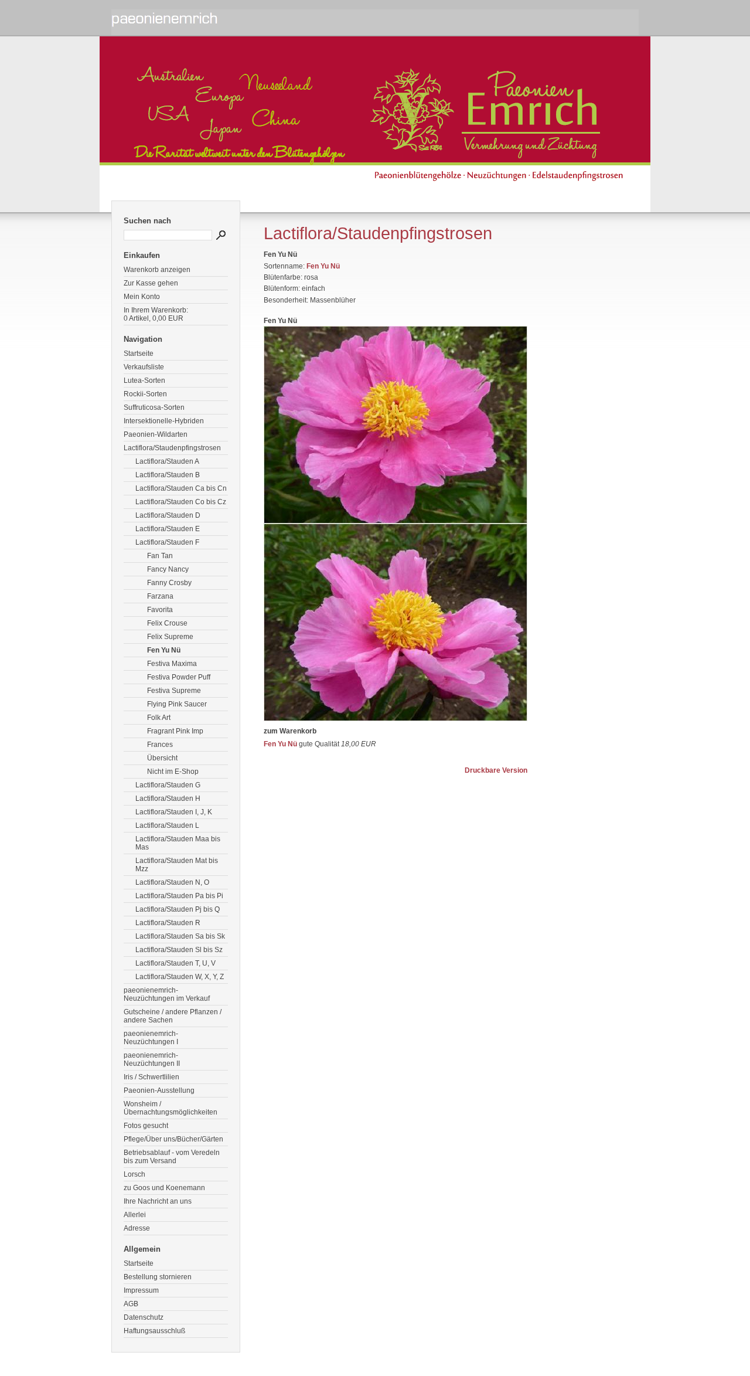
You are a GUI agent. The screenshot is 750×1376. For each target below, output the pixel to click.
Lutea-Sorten (144, 380)
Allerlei (135, 1215)
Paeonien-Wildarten (156, 434)
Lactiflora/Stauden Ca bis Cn (181, 488)
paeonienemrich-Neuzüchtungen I (151, 1038)
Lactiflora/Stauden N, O (172, 882)
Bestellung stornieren (158, 1277)
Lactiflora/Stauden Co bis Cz (180, 502)
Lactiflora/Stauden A (167, 461)
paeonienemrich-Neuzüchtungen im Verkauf (167, 994)
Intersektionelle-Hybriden (164, 421)
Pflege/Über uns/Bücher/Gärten (173, 1139)
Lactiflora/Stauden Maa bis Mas (177, 843)
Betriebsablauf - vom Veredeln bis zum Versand (172, 1157)
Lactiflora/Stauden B (167, 475)
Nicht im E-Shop (173, 771)
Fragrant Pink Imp (175, 731)
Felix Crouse (167, 623)
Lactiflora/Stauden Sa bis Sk (180, 936)
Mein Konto (142, 297)
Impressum (141, 1290)
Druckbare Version (496, 770)
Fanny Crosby (169, 583)
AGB (131, 1304)
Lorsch (134, 1174)
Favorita (160, 610)
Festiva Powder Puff (178, 677)
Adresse (137, 1228)
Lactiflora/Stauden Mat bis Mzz (176, 865)
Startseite (139, 353)
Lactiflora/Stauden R (167, 923)
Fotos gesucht (146, 1126)
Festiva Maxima (172, 664)
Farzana (160, 596)
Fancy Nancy (168, 569)
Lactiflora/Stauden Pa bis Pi (179, 896)
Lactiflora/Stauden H (167, 798)
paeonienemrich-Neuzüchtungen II (152, 1059)
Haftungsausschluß (154, 1331)
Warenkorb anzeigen (157, 270)
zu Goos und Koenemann (164, 1188)
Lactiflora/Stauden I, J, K (173, 812)
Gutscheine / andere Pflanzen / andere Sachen (172, 1016)
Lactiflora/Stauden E (167, 529)
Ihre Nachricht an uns (158, 1201)
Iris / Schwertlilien (151, 1077)
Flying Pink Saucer (177, 704)
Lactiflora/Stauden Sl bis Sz (179, 950)
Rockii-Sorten (145, 394)
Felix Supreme (170, 637)
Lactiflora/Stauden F (167, 542)
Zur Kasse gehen (151, 283)
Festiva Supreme (174, 691)
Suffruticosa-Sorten (154, 407)
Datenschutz (143, 1317)
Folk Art (159, 718)
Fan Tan (160, 556)
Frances (160, 744)
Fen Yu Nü (163, 650)
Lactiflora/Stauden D (167, 515)
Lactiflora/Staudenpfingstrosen (172, 448)
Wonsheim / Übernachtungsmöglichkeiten (170, 1108)
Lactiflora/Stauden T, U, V (175, 963)
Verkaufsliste (144, 367)
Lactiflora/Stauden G (167, 785)
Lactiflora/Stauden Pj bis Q (177, 909)
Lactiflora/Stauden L (167, 825)
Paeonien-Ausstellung (159, 1090)
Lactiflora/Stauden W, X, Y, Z (179, 977)
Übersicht (162, 758)
